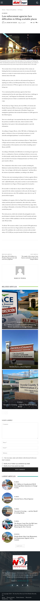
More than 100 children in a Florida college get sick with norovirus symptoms (9, 258)
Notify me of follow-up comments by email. (17, 463)
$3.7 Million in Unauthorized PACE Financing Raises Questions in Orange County (20, 326)
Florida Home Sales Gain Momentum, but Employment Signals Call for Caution (25, 538)
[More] (25, 29)
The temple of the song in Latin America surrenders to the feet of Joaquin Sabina (29, 258)
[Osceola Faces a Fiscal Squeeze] (20, 349)
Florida (19, 322)
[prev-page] (3, 413)
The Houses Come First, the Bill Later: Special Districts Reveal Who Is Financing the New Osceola (25, 525)
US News (20, 10)
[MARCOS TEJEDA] (3, 22)
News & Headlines (11, 10)
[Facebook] (12, 585)
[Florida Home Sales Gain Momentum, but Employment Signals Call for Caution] (7, 537)
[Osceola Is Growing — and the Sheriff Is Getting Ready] (20, 389)
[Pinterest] (22, 585)
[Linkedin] (17, 585)
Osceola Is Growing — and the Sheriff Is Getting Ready (20, 406)
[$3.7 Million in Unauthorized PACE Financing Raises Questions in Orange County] (20, 309)
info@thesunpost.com (23, 580)
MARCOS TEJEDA (12, 22)
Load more (19, 546)
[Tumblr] (28, 585)
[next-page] (6, 413)
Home (3, 10)
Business (16, 534)
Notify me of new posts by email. (14, 466)
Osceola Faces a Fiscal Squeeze (20, 367)
